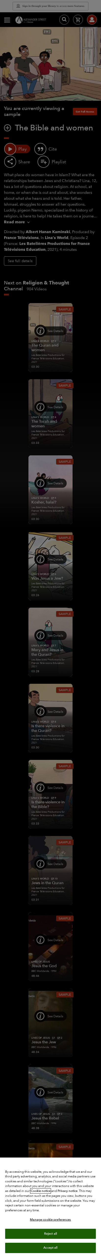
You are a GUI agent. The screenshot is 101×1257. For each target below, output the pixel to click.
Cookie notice (40, 1191)
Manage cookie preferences (50, 1219)
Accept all (50, 1247)
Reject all (50, 1233)
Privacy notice (67, 1191)
